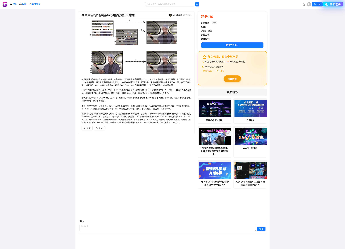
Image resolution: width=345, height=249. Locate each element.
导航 (24, 4)
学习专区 (36, 4)
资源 (15, 4)
